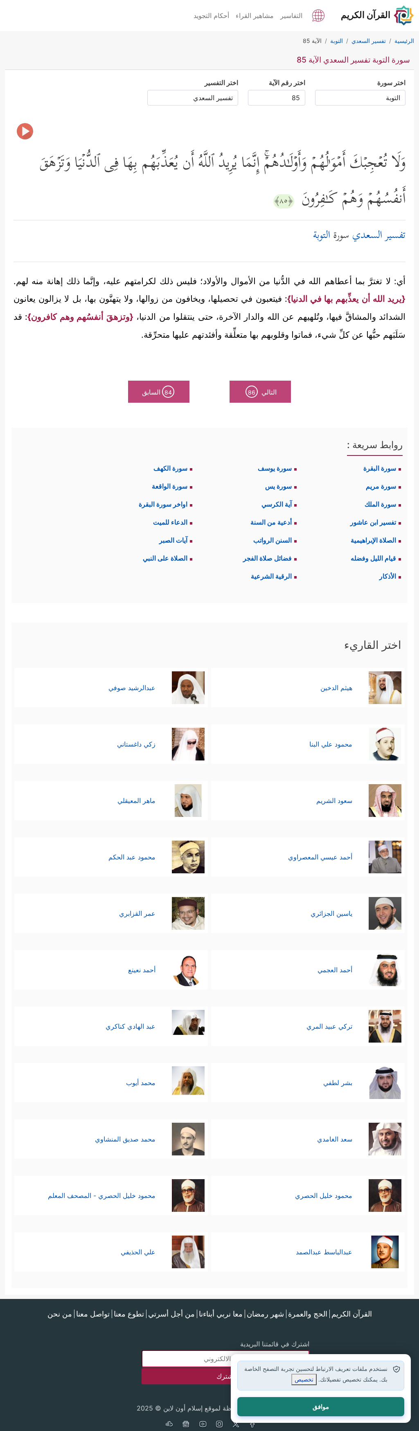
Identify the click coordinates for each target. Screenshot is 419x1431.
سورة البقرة (379, 468)
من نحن (59, 1314)
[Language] (318, 15)
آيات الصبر (173, 540)
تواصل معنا (93, 1314)
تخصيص (304, 1379)
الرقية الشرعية (271, 576)
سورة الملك (380, 504)
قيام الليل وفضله (373, 558)
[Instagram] (219, 1425)
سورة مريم (381, 486)
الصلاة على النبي (165, 558)
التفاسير (291, 15)
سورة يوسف (275, 468)
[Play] (25, 131)
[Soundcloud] (169, 1425)
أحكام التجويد (211, 15)
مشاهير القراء (255, 15)
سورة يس (278, 486)
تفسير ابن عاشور (373, 522)
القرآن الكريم (351, 1314)
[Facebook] (253, 1425)
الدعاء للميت (170, 522)
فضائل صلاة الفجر (267, 558)
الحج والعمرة (307, 1314)
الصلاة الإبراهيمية (373, 540)
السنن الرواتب (272, 540)
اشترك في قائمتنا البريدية (274, 1344)
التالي (262, 392)
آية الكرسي (276, 504)
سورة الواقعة (169, 486)
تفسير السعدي (378, 236)
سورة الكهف (170, 468)
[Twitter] (236, 1425)
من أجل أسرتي (171, 1314)
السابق (157, 392)
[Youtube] (202, 1425)
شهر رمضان (265, 1314)
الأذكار (387, 576)
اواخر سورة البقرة (163, 504)
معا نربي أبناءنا (221, 1314)
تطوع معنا (129, 1314)
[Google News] (186, 1425)
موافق (321, 1407)
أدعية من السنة (271, 522)
